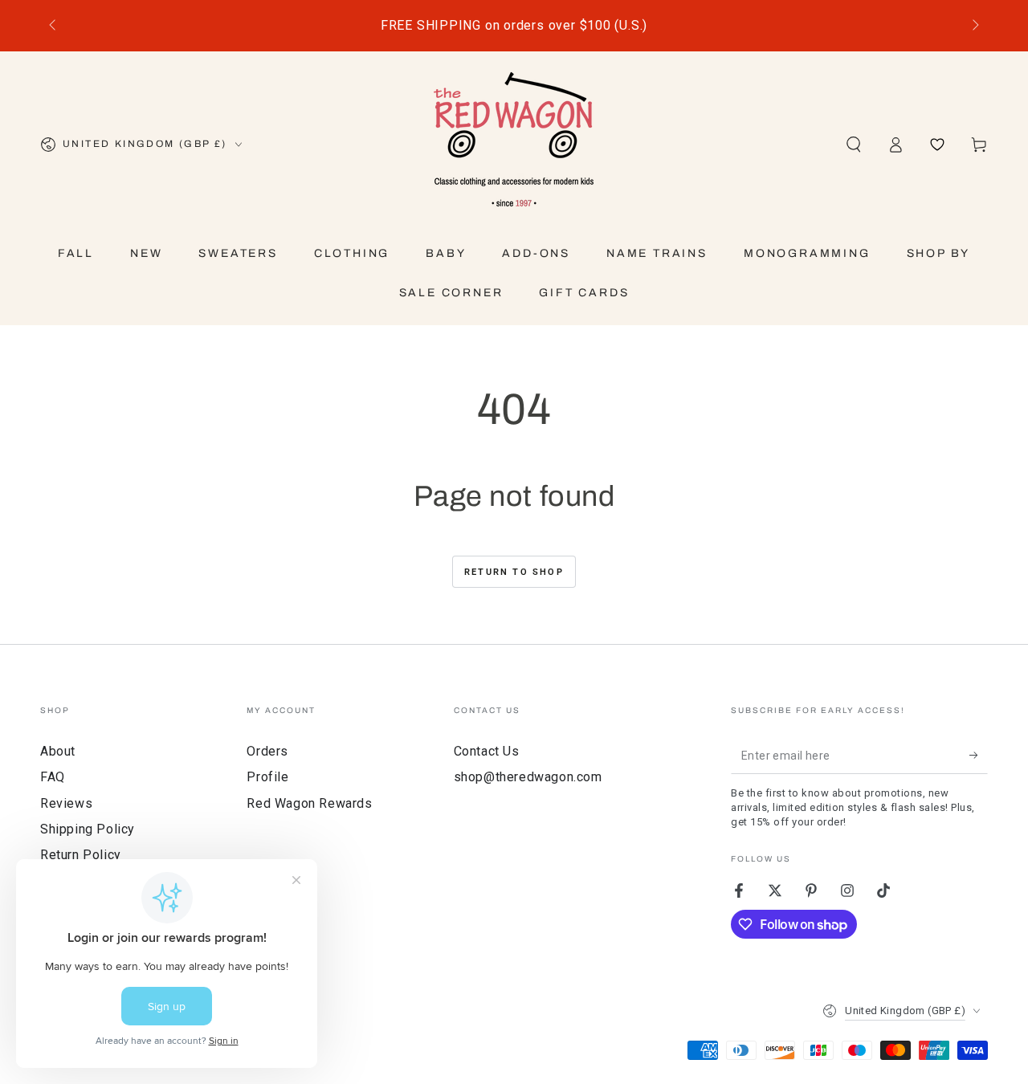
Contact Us (487, 751)
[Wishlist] (937, 144)
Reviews (66, 803)
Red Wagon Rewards (309, 803)
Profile (267, 776)
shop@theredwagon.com (528, 776)
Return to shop (514, 572)
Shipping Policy (87, 829)
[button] (854, 144)
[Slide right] (974, 25)
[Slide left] (53, 25)
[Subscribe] (978, 755)
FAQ (52, 776)
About (57, 751)
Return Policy (80, 854)
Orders (267, 751)
